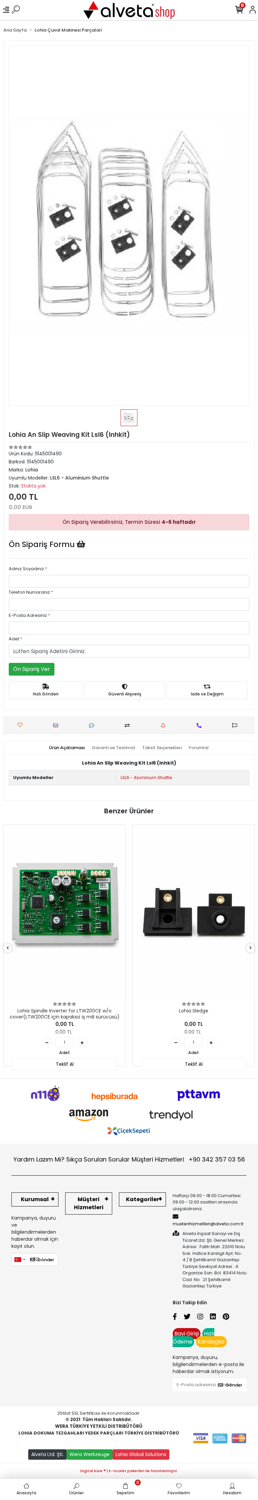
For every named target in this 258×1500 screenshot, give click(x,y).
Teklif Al (65, 1064)
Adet (15, 639)
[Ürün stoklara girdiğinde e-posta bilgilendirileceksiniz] (164, 725)
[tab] (67, 748)
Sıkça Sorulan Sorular (98, 1159)
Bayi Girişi (186, 1333)
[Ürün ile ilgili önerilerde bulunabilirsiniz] (236, 725)
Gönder (45, 1260)
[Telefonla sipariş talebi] (201, 725)
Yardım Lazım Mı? (38, 1159)
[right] (250, 948)
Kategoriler (142, 1199)
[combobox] (19, 1260)
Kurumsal (35, 1199)
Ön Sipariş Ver (31, 669)
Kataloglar (211, 1342)
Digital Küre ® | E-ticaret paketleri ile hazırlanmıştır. (129, 1470)
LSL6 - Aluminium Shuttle (146, 777)
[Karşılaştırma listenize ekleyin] (129, 725)
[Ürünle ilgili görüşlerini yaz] (93, 725)
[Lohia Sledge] (193, 914)
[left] (7, 948)
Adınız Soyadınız (28, 568)
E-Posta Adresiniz (29, 615)
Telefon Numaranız (31, 592)
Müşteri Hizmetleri (188, 1159)
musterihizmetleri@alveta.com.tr (208, 1224)
